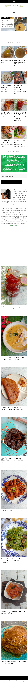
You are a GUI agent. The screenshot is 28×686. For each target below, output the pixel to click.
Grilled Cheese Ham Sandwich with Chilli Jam (7, 115)
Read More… (14, 225)
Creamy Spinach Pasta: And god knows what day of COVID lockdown (13, 560)
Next (24, 24)
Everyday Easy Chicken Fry (11, 510)
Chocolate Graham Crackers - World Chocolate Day (20, 89)
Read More (8, 26)
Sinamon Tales (14, 6)
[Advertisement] (14, 245)
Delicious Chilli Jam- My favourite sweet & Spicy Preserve (20, 116)
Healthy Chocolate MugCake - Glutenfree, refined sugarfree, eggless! (12, 460)
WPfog (21, 677)
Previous (3, 24)
